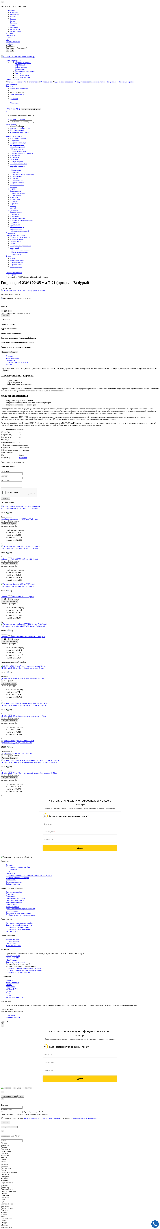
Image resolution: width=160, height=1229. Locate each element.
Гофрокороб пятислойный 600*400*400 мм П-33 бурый (23, 626)
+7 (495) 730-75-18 (13, 109)
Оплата (8, 38)
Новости (9, 993)
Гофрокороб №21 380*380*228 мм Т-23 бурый (19, 548)
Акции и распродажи (14, 997)
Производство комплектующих (18, 929)
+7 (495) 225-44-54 (13, 958)
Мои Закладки (11, 944)
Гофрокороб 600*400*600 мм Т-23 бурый (17, 586)
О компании (10, 10)
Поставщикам (11, 84)
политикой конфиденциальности (86, 1118)
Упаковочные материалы (16, 235)
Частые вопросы (12, 983)
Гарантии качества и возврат (17, 362)
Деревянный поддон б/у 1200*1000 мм (16, 743)
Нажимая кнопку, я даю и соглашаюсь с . (52, 1118)
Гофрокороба (11, 275)
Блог (7, 40)
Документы (10, 987)
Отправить (5, 498)
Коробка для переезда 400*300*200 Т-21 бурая (19, 508)
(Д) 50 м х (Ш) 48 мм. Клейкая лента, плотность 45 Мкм (23, 705)
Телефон (4, 1105)
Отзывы (9, 985)
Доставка (9, 33)
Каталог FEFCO (12, 931)
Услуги (8, 991)
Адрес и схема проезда (19, 88)
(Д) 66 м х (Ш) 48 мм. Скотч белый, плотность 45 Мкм (22, 668)
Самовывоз (10, 35)
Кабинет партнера (13, 884)
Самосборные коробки (15, 900)
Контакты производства (15, 962)
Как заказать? (11, 880)
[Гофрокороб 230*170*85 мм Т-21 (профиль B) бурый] (23, 290)
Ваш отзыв (5, 480)
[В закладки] (9, 517)
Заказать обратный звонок (31, 109)
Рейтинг (4, 476)
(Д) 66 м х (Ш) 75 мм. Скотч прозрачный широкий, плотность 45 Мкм (29, 762)
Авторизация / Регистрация (21, 128)
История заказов (12, 941)
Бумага (8, 256)
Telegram (9, 44)
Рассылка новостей (13, 946)
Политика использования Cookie (19, 867)
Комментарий (6, 1110)
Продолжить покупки (9, 1096)
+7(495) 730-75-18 (13, 956)
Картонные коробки (14, 136)
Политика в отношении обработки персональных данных (29, 876)
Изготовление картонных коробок (19, 923)
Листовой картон (12, 907)
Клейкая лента (11, 905)
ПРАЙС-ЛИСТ (12, 989)
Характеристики (12, 358)
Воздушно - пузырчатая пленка (18, 913)
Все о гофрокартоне (14, 882)
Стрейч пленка (12, 911)
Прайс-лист (10, 1015)
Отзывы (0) (10, 360)
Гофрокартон (11, 189)
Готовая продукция (13, 61)
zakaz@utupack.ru (17, 94)
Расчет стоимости (13, 1017)
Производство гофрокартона (17, 927)
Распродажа (10, 233)
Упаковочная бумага (14, 902)
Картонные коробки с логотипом (19, 925)
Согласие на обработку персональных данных (24, 970)
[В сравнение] (11, 517)
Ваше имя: (5, 471)
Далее (80, 848)
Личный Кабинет (13, 939)
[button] (6, 111)
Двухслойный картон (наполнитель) (20, 909)
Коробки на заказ (12, 79)
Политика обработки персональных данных (23, 968)
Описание (10, 356)
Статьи (8, 995)
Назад (21, 1096)
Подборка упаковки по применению (20, 915)
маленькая (23, 458)
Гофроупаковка (12, 210)
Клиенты (9, 980)
